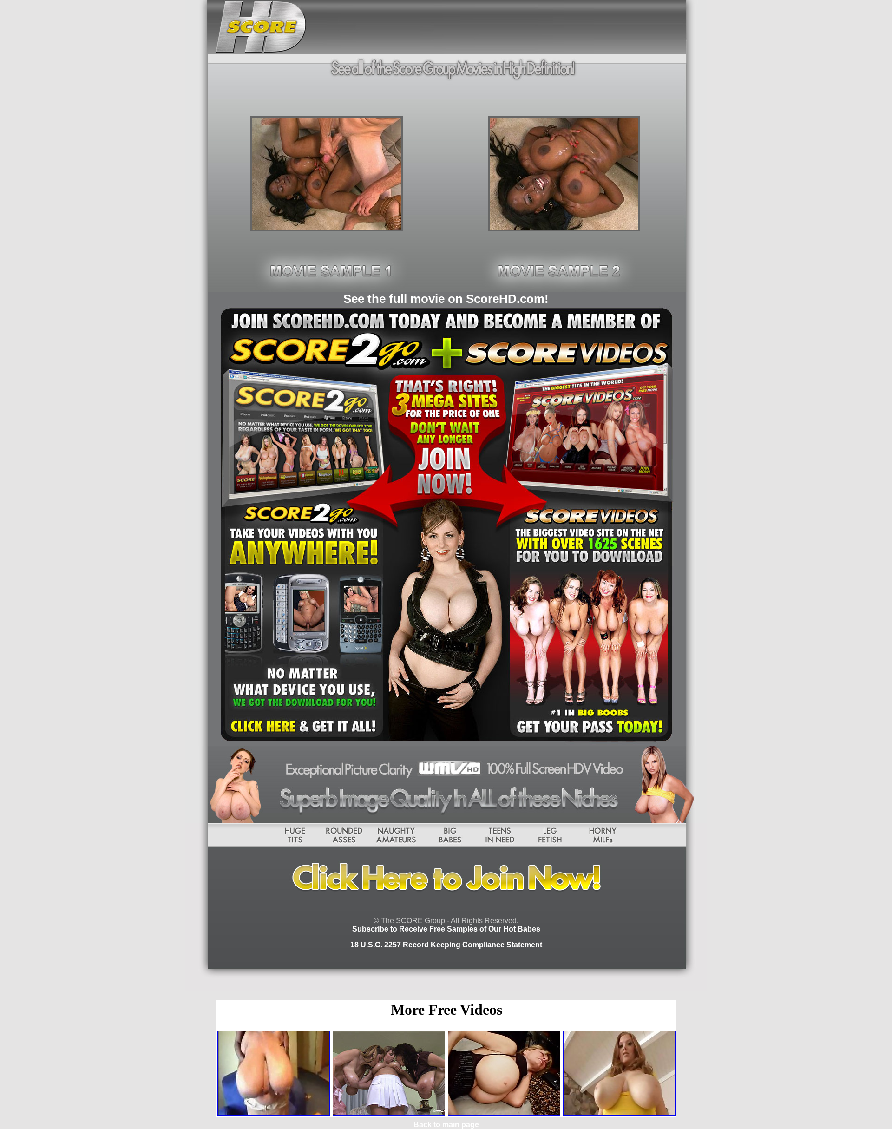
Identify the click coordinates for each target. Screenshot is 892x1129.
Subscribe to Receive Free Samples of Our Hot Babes (446, 929)
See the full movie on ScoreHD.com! (446, 299)
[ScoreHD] (326, 229)
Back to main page (446, 1125)
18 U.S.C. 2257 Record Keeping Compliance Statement (446, 945)
